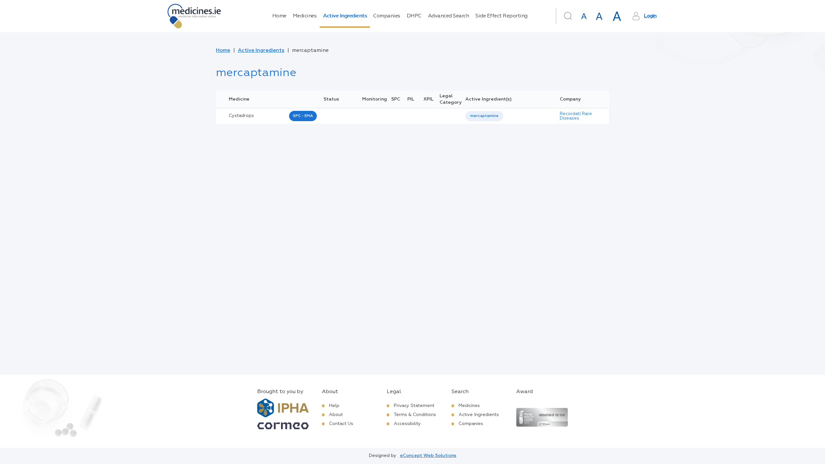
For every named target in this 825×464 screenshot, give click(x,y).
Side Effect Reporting (501, 16)
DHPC (414, 16)
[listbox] (484, 116)
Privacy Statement (414, 405)
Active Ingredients (345, 16)
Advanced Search (448, 16)
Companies (386, 16)
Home (279, 16)
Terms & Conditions (415, 414)
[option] (484, 116)
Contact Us (341, 423)
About (336, 414)
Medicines (305, 16)
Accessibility (407, 423)
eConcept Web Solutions (428, 455)
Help (334, 405)
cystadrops (241, 115)
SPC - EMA (303, 116)
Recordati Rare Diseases (576, 116)
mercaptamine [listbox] (484, 116)
